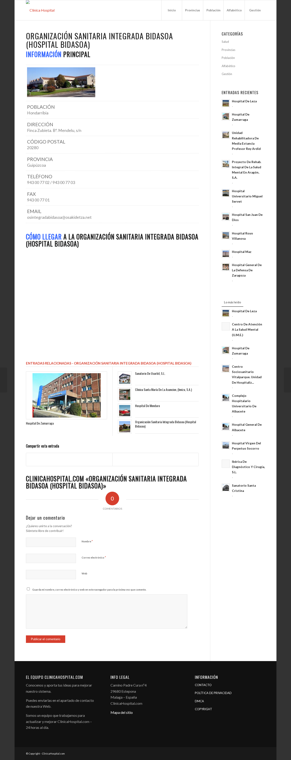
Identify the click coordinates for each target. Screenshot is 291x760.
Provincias (228, 50)
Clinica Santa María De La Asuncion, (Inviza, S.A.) (163, 389)
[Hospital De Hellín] (3, 380)
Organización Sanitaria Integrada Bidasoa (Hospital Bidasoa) (165, 423)
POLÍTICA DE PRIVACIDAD (213, 693)
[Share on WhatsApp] (155, 459)
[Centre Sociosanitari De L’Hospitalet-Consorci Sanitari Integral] (287, 380)
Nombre (87, 541)
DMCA (199, 701)
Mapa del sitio (121, 712)
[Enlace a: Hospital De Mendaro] (124, 410)
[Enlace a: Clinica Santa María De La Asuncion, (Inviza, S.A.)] (124, 394)
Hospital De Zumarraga (40, 423)
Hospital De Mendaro (147, 405)
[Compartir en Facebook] (69, 459)
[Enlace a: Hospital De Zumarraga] (66, 395)
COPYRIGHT (203, 709)
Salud (225, 41)
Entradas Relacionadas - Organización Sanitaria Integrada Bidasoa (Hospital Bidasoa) (108, 363)
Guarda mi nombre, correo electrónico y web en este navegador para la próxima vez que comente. (89, 589)
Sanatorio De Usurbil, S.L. (150, 373)
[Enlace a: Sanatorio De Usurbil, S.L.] (124, 378)
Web (84, 573)
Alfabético (228, 66)
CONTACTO (203, 685)
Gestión (227, 74)
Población (228, 58)
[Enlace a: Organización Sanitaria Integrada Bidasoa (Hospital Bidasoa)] (124, 426)
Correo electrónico (94, 557)
